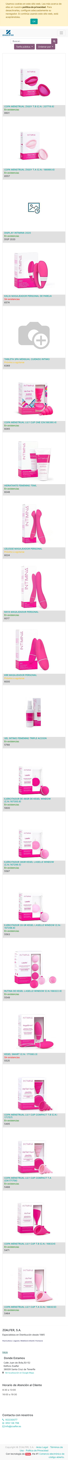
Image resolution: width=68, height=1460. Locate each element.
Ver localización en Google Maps (19, 1373)
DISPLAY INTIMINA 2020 (17, 232)
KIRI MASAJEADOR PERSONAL (20, 675)
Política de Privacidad (37, 1450)
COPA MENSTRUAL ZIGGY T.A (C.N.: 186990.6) (29, 169)
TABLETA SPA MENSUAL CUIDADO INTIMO (27, 359)
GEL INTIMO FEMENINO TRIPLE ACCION (25, 738)
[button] (45, 46)
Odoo (28, 1454)
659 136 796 (12, 1423)
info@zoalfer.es (13, 1426)
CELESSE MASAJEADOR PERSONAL (23, 548)
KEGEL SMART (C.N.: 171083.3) (20, 1054)
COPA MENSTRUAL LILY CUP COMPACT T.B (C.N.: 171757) (31, 1116)
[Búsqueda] (54, 41)
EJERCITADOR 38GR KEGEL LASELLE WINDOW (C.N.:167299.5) (29, 863)
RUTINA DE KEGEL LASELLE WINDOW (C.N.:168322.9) (33, 991)
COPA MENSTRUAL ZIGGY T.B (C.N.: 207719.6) (29, 106)
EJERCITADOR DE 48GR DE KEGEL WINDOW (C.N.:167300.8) (27, 800)
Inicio (5, 1352)
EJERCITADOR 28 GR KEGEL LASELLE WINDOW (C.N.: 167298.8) (32, 926)
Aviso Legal (42, 1447)
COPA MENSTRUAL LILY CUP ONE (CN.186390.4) (30, 422)
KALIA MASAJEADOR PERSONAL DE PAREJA (28, 296)
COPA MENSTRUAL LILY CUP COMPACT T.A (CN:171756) (27, 1179)
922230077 (11, 1419)
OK (34, 21)
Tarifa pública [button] (23, 46)
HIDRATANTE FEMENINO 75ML (20, 485)
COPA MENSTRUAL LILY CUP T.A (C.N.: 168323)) (30, 1307)
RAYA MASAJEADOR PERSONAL (21, 612)
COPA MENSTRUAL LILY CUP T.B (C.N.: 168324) (29, 1243)
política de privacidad (34, 7)
